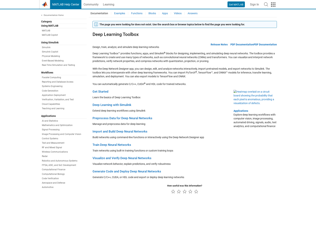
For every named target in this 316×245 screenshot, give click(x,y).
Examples (119, 13)
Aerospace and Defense (53, 183)
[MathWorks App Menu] (273, 4)
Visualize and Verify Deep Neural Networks (122, 158)
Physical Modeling (51, 56)
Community (91, 4)
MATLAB (46, 30)
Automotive (47, 187)
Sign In (254, 4)
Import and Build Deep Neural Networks (120, 131)
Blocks (152, 13)
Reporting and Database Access (57, 82)
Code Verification (50, 178)
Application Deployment (54, 95)
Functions (136, 13)
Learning (108, 4)
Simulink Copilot (50, 51)
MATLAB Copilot (50, 35)
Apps (165, 13)
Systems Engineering (52, 86)
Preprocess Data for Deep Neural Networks (122, 118)
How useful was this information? (184, 185)
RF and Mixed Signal (52, 147)
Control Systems (50, 138)
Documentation (99, 13)
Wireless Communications (55, 152)
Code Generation (50, 91)
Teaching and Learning (53, 108)
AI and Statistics (50, 121)
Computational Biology (53, 174)
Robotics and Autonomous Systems (59, 161)
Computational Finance (53, 169)
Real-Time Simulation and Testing (58, 65)
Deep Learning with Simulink (112, 105)
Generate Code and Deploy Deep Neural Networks (127, 171)
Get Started (100, 91)
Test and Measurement (53, 143)
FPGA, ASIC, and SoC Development (59, 165)
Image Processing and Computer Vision (61, 134)
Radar (45, 156)
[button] (266, 4)
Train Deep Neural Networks (112, 145)
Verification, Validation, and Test (58, 99)
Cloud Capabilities (51, 104)
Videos (178, 13)
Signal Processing (51, 129)
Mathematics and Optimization (57, 125)
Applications (241, 110)
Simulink (46, 47)
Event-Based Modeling (53, 60)
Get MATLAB (236, 4)
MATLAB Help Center (65, 4)
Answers (193, 13)
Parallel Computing (51, 77)
